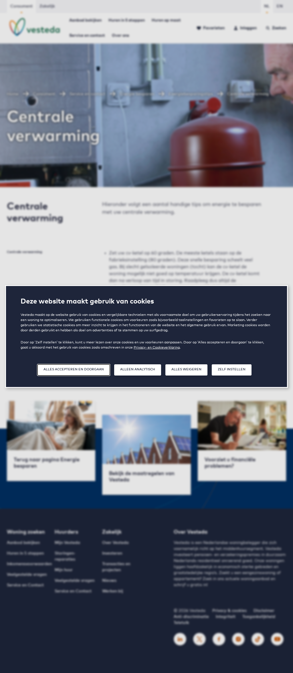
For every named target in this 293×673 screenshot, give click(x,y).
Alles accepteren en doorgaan (73, 369)
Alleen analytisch (137, 369)
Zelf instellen (232, 369)
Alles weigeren (186, 369)
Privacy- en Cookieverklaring (157, 347)
